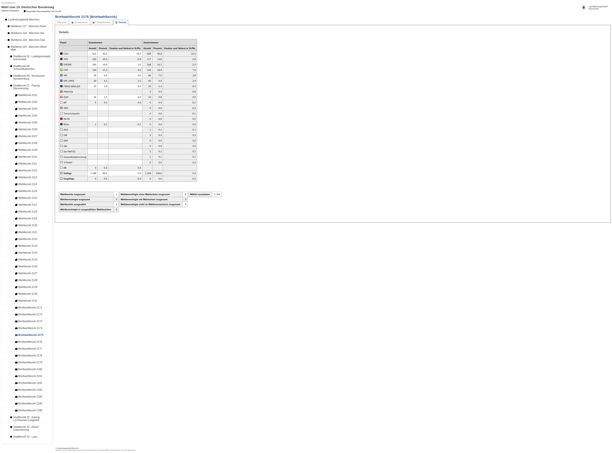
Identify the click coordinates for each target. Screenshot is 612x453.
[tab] (61, 22)
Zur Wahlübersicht (8, 3)
